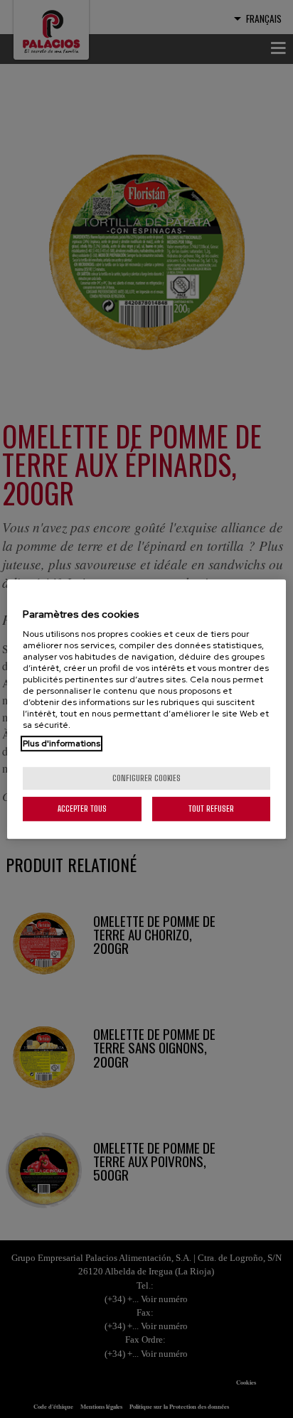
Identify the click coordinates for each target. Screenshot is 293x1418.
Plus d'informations (61, 743)
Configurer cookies (146, 778)
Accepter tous (82, 808)
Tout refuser (211, 808)
